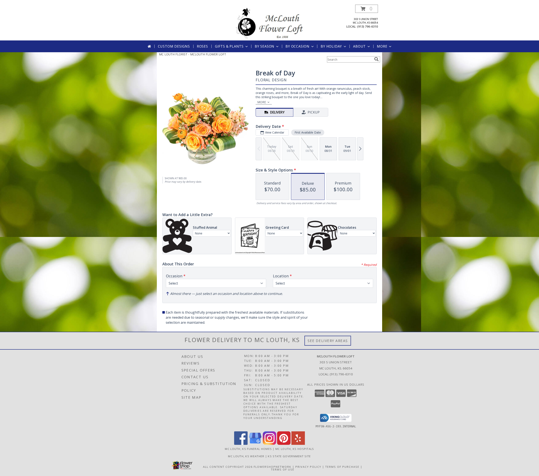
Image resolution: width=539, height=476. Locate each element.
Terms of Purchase (342, 467)
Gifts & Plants (229, 46)
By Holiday (331, 46)
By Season (264, 46)
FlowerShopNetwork (272, 467)
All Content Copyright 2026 (228, 467)
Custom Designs (174, 46)
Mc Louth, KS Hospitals (294, 449)
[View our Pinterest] (284, 444)
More (382, 46)
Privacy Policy (308, 467)
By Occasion (298, 46)
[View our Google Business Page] (255, 444)
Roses (202, 46)
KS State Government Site (289, 456)
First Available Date (308, 132)
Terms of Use (282, 469)
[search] (376, 59)
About (359, 46)
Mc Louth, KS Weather (246, 456)
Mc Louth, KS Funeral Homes (248, 449)
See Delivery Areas (328, 340)
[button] (366, 9)
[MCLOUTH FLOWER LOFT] (269, 22)
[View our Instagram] (269, 444)
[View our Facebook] (241, 444)
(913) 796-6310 (367, 26)
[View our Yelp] (298, 444)
